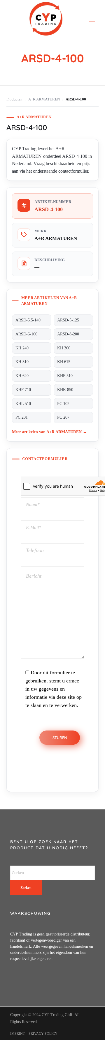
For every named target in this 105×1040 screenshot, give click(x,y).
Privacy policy (43, 1034)
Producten (14, 99)
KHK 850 (65, 390)
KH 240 (22, 348)
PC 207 (63, 417)
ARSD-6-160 (26, 334)
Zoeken (26, 888)
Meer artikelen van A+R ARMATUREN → (49, 431)
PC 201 (21, 417)
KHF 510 (65, 376)
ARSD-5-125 (68, 320)
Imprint (17, 1034)
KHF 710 (23, 390)
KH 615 (63, 362)
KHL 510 (23, 404)
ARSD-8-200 (68, 334)
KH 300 (63, 348)
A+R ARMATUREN (44, 99)
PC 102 (63, 404)
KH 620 (22, 376)
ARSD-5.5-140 (28, 320)
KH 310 (22, 362)
